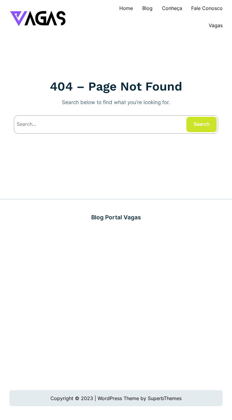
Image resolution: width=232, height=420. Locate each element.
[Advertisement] (116, 306)
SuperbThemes (165, 398)
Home (126, 8)
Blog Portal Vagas (116, 217)
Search (202, 124)
